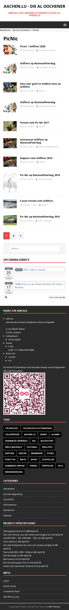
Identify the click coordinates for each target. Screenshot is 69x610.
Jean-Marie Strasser (47, 50)
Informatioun (10, 504)
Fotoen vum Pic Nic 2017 (34, 122)
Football (32, 447)
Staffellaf (48, 459)
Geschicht (8, 499)
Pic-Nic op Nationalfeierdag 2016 (40, 175)
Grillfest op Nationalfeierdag (37, 63)
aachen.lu (30, 434)
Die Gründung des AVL (14, 562)
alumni (55, 434)
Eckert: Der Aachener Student (18, 566)
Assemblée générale (16, 440)
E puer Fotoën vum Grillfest (36, 200)
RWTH (23, 459)
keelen (22, 453)
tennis (33, 465)
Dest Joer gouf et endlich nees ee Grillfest (40, 85)
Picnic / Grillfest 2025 (32, 46)
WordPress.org (11, 596)
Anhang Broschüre (12, 531)
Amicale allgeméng (12, 494)
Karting (9, 453)
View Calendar (56, 297)
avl (34, 440)
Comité (11, 356)
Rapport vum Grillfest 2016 (36, 158)
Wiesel (42, 90)
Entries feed (9, 586)
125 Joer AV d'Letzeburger (37, 428)
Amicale (10, 322)
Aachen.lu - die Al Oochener (15, 30)
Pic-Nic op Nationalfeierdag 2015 (40, 216)
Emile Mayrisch (13, 447)
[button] (64, 24)
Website (7, 515)
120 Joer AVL (11, 428)
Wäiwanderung (14, 472)
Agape (43, 434)
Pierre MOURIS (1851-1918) (16, 552)
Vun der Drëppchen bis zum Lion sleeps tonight (27, 545)
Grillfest (47, 447)
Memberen (37, 453)
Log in (6, 580)
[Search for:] (35, 249)
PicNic (50, 453)
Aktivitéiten (9, 488)
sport (34, 459)
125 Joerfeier (12, 434)
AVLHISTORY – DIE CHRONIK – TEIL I (20, 538)
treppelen (47, 465)
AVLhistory (47, 440)
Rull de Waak (10, 555)
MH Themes (54, 606)
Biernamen (9, 559)
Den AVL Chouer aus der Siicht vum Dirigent (25, 534)
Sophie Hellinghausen (48, 146)
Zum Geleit (8, 541)
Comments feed (11, 591)
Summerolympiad (15, 465)
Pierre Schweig (45, 179)
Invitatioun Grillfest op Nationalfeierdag (34, 141)
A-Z (10, 360)
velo (60, 465)
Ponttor (10, 459)
